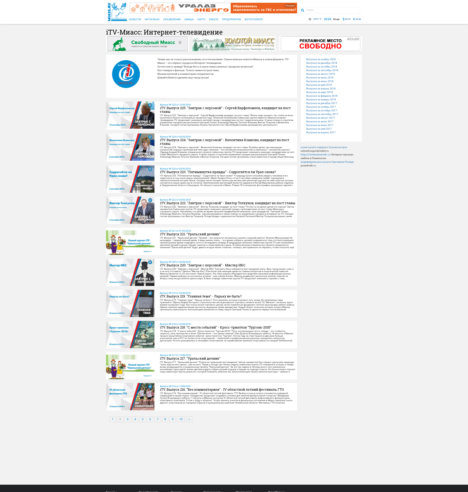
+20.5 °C (317, 19)
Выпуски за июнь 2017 (319, 125)
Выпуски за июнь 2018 (319, 81)
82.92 (348, 19)
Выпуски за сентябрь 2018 (322, 70)
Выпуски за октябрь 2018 (321, 66)
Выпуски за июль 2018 (319, 77)
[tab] (331, 59)
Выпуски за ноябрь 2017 (321, 106)
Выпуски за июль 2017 (319, 121)
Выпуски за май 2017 (319, 128)
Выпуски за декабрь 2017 (321, 103)
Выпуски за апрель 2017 (321, 132)
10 (181, 419)
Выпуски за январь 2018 (321, 99)
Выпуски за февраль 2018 (321, 95)
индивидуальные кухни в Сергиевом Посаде (327, 161)
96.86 (358, 19)
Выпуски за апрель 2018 (321, 88)
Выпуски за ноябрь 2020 (321, 59)
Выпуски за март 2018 (319, 92)
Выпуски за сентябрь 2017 (322, 114)
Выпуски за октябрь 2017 (321, 110)
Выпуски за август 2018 (320, 73)
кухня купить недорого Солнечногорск (324, 147)
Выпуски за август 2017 (320, 117)
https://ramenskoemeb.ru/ (316, 154)
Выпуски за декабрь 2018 (321, 62)
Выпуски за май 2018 (319, 84)
